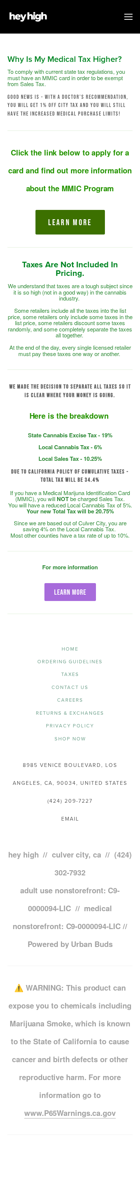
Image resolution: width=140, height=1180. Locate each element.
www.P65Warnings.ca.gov (70, 1112)
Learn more (70, 222)
